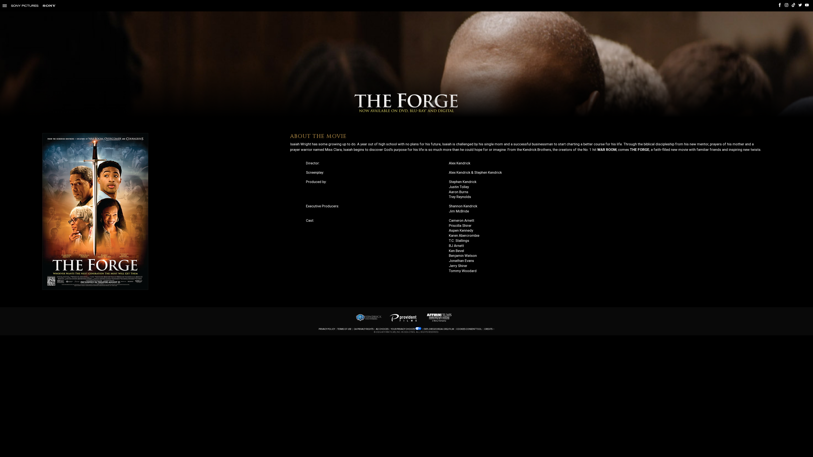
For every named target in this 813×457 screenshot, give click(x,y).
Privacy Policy (327, 329)
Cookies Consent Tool (469, 329)
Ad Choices (382, 329)
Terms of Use (344, 329)
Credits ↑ (489, 329)
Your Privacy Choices (403, 329)
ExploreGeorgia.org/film (439, 329)
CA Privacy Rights (363, 329)
